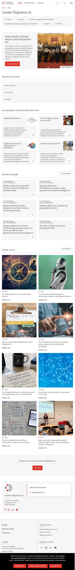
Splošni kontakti (7, 551)
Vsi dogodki (66, 173)
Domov (4, 7)
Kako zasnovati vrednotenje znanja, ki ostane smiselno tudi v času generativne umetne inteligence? (53, 442)
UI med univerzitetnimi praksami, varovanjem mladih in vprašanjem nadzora (54, 295)
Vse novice (66, 249)
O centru (8, 19)
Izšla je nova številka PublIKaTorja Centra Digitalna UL (17, 343)
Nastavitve (19, 566)
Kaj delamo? (12, 64)
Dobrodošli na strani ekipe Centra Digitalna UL (18, 39)
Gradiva (47, 24)
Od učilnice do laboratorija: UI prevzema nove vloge (53, 393)
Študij (20, 3)
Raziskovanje (30, 3)
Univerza (40, 3)
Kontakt (59, 24)
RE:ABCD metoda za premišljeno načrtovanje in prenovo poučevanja (15, 441)
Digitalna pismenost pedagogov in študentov (21, 24)
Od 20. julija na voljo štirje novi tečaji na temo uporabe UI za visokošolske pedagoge (53, 344)
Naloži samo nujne (38, 566)
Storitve (21, 19)
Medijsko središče (45, 535)
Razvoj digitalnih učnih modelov (42, 19)
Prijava (38, 468)
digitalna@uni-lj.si (38, 492)
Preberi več (6, 299)
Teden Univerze (44, 532)
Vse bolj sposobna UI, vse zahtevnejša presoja (16, 295)
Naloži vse (55, 566)
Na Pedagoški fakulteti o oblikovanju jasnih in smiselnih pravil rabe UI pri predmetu (18, 393)
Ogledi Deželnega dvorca (48, 529)
